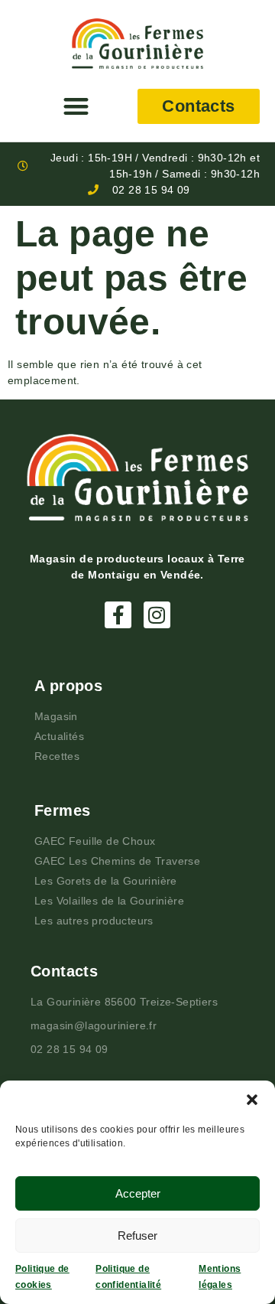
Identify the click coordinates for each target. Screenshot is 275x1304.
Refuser (137, 1235)
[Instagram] (157, 614)
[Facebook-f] (118, 614)
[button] (252, 1099)
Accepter (137, 1193)
